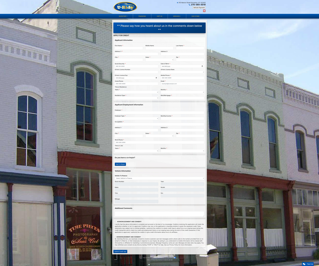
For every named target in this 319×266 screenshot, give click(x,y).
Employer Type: (120, 116)
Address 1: (118, 51)
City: (116, 57)
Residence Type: (120, 95)
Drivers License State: (168, 69)
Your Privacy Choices (168, 257)
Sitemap (162, 257)
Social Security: (120, 64)
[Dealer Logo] (125, 7)
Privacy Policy (173, 245)
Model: (163, 187)
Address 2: (164, 51)
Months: (163, 89)
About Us (155, 256)
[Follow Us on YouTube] (204, 11)
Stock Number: (119, 181)
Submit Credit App (120, 251)
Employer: (118, 110)
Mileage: (117, 199)
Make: (117, 187)
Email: (163, 81)
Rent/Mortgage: (166, 95)
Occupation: (119, 122)
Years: (117, 89)
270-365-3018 (198, 4)
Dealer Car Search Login (148, 257)
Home (151, 256)
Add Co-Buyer (120, 164)
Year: (162, 181)
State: (147, 57)
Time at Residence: (121, 87)
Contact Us (160, 256)
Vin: (162, 193)
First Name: (118, 45)
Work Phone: (119, 140)
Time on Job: (119, 145)
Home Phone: (119, 81)
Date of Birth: (165, 64)
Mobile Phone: (165, 75)
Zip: (177, 57)
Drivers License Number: (122, 69)
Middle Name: (149, 45)
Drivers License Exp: (121, 75)
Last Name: (179, 45)
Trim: (116, 193)
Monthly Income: (166, 116)
